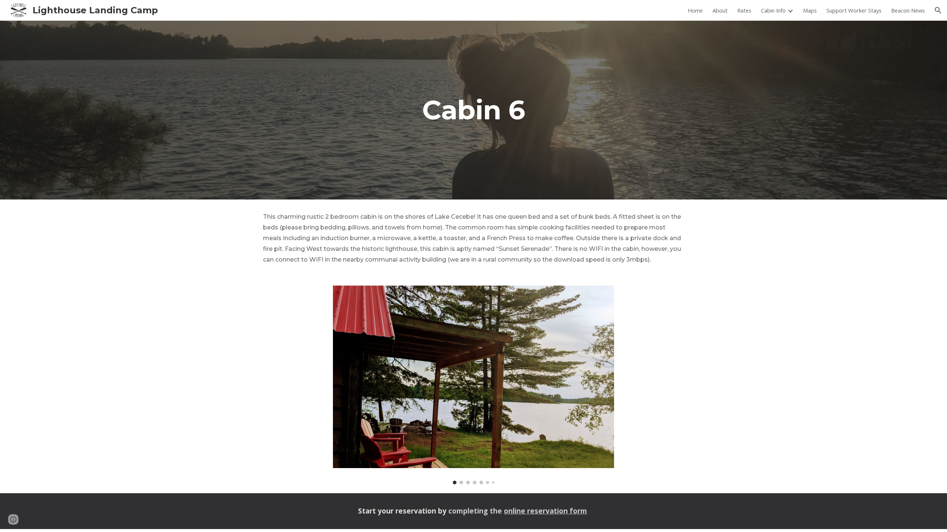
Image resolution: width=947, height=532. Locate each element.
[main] (473, 110)
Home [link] (695, 10)
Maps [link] (810, 10)
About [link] (720, 10)
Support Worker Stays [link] (854, 10)
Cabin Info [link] (773, 10)
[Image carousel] (473, 385)
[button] (938, 10)
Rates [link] (744, 10)
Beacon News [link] (908, 10)
